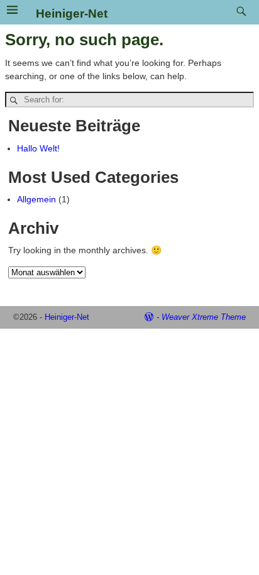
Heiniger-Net (71, 13)
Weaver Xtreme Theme (204, 317)
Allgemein (36, 199)
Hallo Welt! (38, 148)
